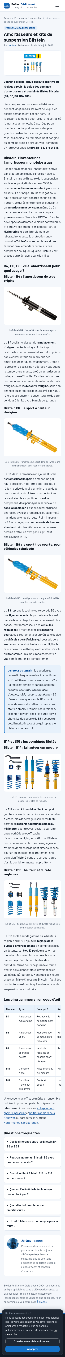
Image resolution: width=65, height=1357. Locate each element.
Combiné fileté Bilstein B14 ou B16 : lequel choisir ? (30, 1175)
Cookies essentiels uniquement (32, 1341)
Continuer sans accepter (18, 1313)
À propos (42, 1301)
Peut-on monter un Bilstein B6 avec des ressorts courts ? (30, 1160)
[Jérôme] (13, 1243)
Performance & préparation (28, 17)
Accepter (32, 1349)
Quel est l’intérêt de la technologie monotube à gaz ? (29, 1191)
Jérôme (12, 45)
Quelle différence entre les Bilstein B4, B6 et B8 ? (32, 1144)
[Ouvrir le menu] (57, 5)
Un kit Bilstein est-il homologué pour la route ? (32, 1223)
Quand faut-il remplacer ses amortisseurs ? (26, 1207)
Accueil (7, 17)
